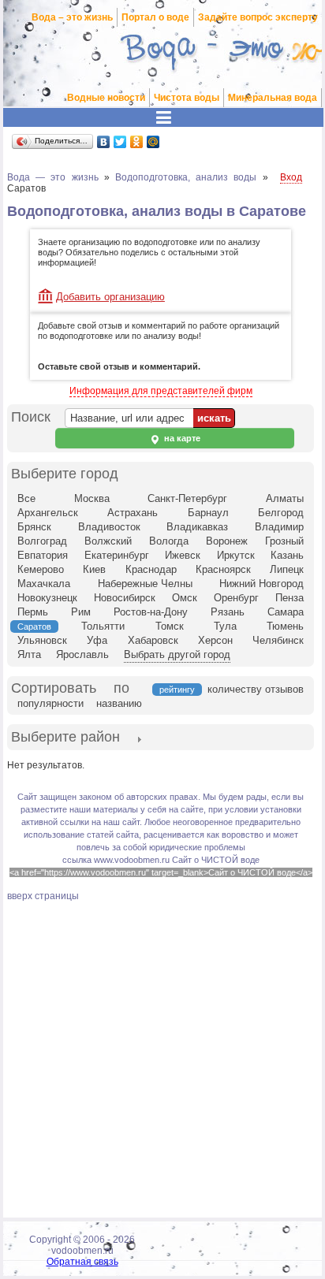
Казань (287, 555)
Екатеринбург (116, 555)
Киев (94, 569)
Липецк (287, 569)
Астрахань (132, 513)
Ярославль (82, 654)
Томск (169, 626)
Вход (291, 177)
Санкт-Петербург (187, 498)
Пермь (32, 612)
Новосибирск (124, 598)
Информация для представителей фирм (160, 390)
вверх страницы (43, 896)
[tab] (65, 738)
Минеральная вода (272, 97)
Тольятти (103, 626)
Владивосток (109, 527)
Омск (184, 598)
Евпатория (42, 555)
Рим (81, 612)
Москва (92, 498)
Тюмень (285, 626)
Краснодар (151, 569)
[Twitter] (120, 142)
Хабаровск (153, 640)
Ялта (29, 654)
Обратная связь (82, 1261)
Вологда (169, 541)
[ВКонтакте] (103, 142)
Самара (285, 612)
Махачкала (43, 583)
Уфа (97, 640)
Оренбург (236, 598)
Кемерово (40, 569)
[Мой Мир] (153, 142)
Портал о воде (155, 17)
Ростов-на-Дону (151, 612)
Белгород (281, 513)
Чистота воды (186, 97)
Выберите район (65, 737)
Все (26, 498)
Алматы (285, 498)
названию (119, 703)
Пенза (289, 598)
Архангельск (47, 513)
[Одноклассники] (137, 142)
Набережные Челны (145, 583)
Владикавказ (197, 527)
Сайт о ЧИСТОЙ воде (216, 859)
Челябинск (278, 640)
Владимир (279, 527)
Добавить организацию (110, 297)
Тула (225, 626)
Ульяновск (42, 640)
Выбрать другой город (177, 654)
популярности (50, 703)
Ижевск (182, 555)
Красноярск (223, 569)
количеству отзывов (255, 689)
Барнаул (208, 513)
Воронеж (227, 541)
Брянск (34, 527)
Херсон (215, 640)
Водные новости (106, 97)
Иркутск (236, 555)
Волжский (108, 541)
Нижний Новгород (261, 583)
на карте (181, 438)
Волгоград (42, 541)
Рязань (228, 612)
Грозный (284, 541)
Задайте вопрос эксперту (258, 17)
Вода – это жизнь (72, 17)
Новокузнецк (47, 598)
